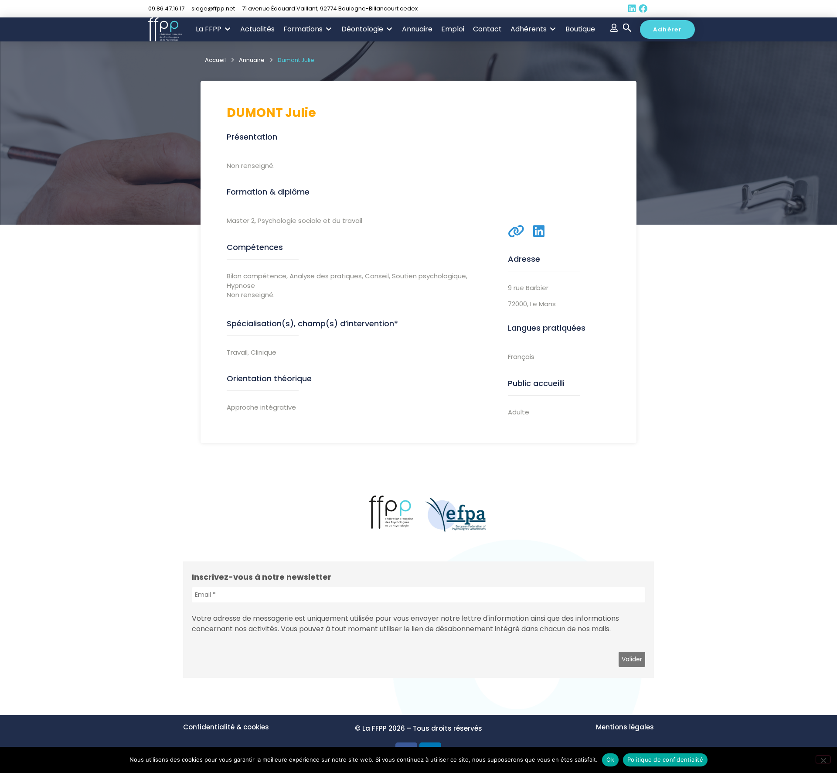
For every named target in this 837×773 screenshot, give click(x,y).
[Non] (823, 759)
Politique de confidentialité (665, 759)
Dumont (255, 112)
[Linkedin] (632, 8)
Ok (610, 759)
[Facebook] (643, 8)
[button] (213, 29)
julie (300, 112)
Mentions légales (625, 727)
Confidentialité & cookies (226, 727)
